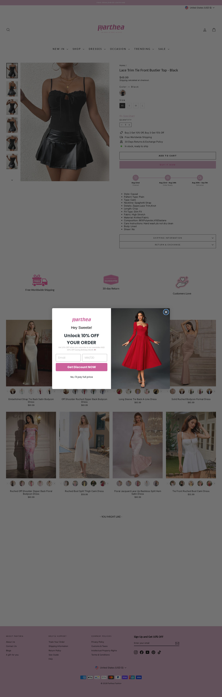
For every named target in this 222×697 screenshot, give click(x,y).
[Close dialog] (166, 312)
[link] (81, 320)
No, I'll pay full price (81, 377)
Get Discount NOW (81, 367)
